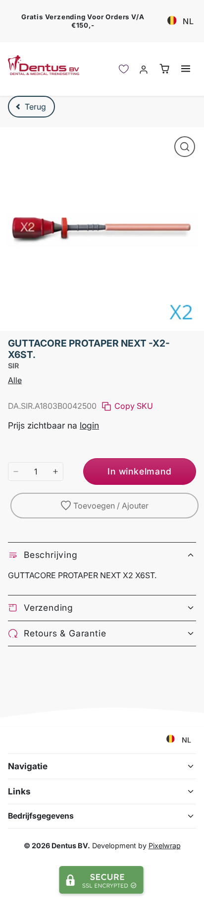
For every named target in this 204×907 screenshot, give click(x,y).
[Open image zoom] (184, 146)
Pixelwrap (165, 845)
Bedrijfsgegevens (41, 816)
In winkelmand (139, 471)
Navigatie (28, 766)
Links (19, 791)
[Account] (144, 69)
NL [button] (188, 21)
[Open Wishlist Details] (124, 69)
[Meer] (55, 471)
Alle (15, 380)
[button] (185, 68)
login (89, 425)
